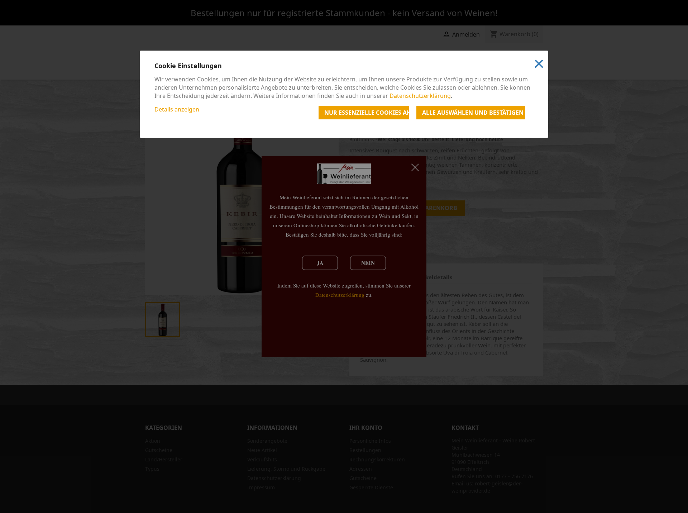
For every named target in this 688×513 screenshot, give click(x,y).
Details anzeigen (176, 109)
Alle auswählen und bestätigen (473, 113)
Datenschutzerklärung (420, 96)
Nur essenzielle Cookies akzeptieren (366, 113)
